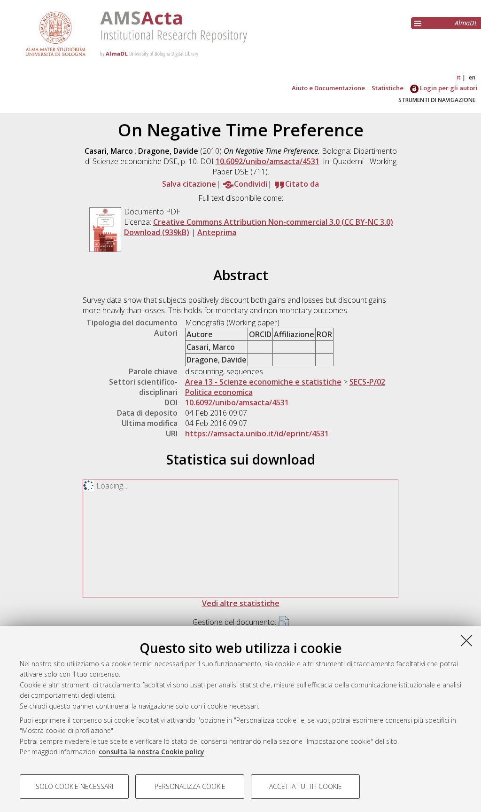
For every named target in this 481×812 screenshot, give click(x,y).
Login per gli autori (448, 88)
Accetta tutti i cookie (305, 786)
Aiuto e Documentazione (328, 88)
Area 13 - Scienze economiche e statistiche (263, 382)
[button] (283, 623)
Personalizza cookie (190, 786)
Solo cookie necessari (74, 786)
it (459, 77)
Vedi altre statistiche (240, 603)
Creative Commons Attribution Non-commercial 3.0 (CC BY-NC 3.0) (273, 222)
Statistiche (387, 88)
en (472, 77)
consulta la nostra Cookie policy (151, 751)
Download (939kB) (156, 232)
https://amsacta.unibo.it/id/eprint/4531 (257, 433)
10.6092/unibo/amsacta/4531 (267, 161)
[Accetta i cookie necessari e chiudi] (466, 640)
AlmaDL (466, 22)
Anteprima (216, 232)
